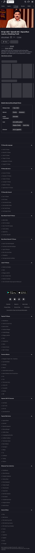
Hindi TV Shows (5, 149)
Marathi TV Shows (6, 152)
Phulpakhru (5, 255)
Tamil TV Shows (5, 155)
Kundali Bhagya (5, 332)
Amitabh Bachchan (6, 499)
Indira (3, 344)
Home (2, 6)
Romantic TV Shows (6, 176)
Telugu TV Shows (6, 158)
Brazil (3, 540)
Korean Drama (5, 347)
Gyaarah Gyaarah (6, 426)
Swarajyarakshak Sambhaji (8, 258)
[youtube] (23, 299)
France (4, 529)
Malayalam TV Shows (7, 161)
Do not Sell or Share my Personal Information (17, 310)
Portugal (4, 543)
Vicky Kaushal (5, 488)
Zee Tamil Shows (6, 208)
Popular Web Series (6, 416)
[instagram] (14, 299)
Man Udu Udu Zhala (6, 252)
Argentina (4, 535)
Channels (8, 304)
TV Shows (16, 6)
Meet (3, 270)
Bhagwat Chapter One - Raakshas (10, 359)
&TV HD (4, 408)
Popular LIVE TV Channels (7, 398)
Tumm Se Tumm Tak (7, 323)
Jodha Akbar (5, 220)
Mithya (4, 450)
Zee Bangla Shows (6, 211)
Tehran (4, 367)
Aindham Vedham (6, 438)
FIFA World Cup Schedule (8, 526)
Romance (11, 48)
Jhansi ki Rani (5, 326)
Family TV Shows (6, 179)
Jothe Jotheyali (5, 37)
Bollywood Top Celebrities (7, 465)
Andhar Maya (5, 432)
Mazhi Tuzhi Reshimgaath (8, 243)
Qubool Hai (4, 232)
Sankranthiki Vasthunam (7, 370)
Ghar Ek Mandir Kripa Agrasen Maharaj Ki (11, 281)
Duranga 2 (4, 447)
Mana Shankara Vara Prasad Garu (10, 373)
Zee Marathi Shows (6, 202)
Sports (9, 6)
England (4, 538)
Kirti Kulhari (5, 496)
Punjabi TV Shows (6, 164)
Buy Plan (11, 1)
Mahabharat (5, 320)
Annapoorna (5, 341)
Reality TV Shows (6, 185)
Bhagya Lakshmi (6, 273)
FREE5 (29, 6)
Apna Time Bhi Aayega (7, 226)
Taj (3, 452)
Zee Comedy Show (6, 276)
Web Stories (5, 517)
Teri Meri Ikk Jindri (6, 234)
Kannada (12, 46)
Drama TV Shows (6, 173)
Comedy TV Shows (6, 182)
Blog (3, 514)
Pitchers (4, 461)
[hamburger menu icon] (32, 1)
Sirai (3, 379)
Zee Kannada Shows (7, 205)
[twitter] (19, 299)
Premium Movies (5, 354)
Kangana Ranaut (6, 502)
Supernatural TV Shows (7, 187)
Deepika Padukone (6, 476)
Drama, (6, 48)
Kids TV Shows (5, 350)
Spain (3, 532)
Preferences (27, 307)
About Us (16, 304)
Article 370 (4, 385)
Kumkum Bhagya (6, 329)
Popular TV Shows (5, 316)
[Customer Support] (28, 1)
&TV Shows (4, 199)
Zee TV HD (4, 406)
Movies (23, 6)
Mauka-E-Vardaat (6, 279)
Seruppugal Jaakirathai (7, 435)
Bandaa (4, 391)
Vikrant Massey (5, 473)
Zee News (4, 403)
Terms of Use (17, 307)
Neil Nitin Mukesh (6, 494)
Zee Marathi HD (6, 411)
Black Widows (5, 444)
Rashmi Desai (5, 505)
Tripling (4, 458)
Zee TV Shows (5, 196)
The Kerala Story (6, 382)
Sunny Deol (5, 491)
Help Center (25, 304)
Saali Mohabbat (6, 362)
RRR (3, 394)
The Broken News (6, 441)
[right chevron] (3, 71)
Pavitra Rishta (5, 229)
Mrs (3, 376)
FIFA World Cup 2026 (7, 520)
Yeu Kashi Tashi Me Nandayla (9, 246)
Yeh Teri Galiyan (6, 223)
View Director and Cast (6, 56)
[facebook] (10, 299)
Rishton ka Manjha (6, 267)
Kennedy (4, 364)
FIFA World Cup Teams (7, 523)
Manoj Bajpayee (6, 482)
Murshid (4, 423)
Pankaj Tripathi (5, 485)
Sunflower (4, 455)
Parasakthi (4, 388)
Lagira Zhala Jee (6, 249)
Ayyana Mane (5, 420)
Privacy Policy (7, 307)
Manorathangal (5, 429)
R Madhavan (5, 470)
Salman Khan (5, 479)
